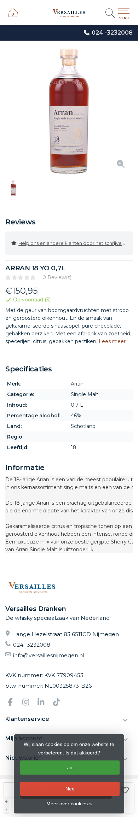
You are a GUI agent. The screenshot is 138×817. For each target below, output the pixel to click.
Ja (70, 767)
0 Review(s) (56, 277)
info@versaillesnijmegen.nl (48, 655)
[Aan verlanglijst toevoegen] (125, 797)
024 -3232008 (112, 32)
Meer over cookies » (69, 803)
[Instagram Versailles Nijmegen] (28, 703)
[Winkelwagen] (12, 16)
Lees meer (112, 341)
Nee (70, 789)
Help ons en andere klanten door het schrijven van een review (75, 243)
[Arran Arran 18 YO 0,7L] (69, 111)
